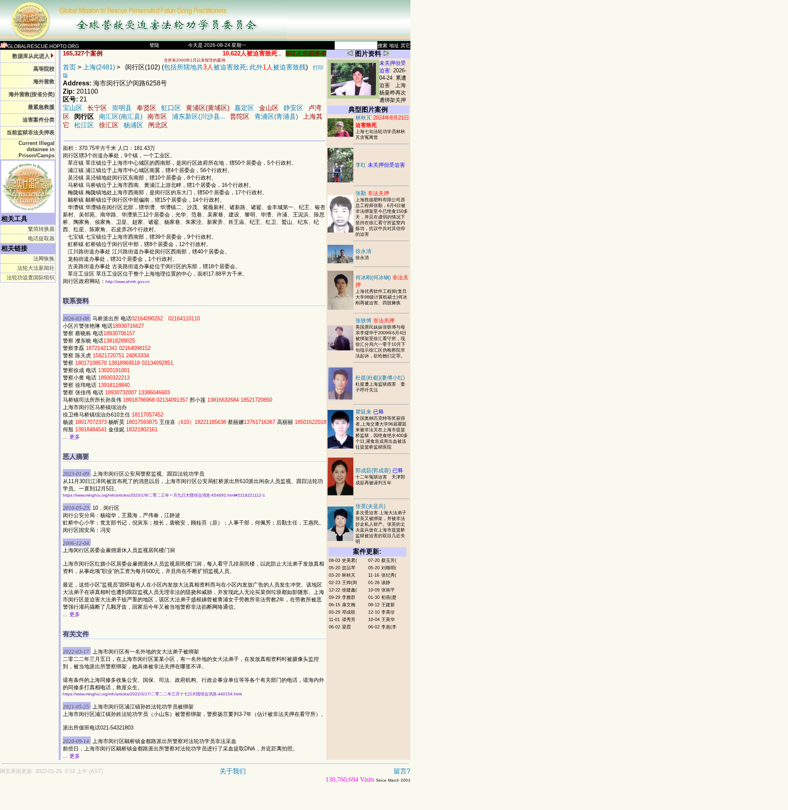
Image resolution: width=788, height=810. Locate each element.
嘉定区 (244, 107)
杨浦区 (133, 125)
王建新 (388, 604)
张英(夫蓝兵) (370, 506)
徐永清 (363, 251)
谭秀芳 (348, 619)
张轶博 (374, 321)
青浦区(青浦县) (276, 116)
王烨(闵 (349, 582)
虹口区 (171, 107)
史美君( (349, 560)
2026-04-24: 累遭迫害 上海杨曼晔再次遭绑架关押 (392, 85)
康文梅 (348, 604)
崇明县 (122, 107)
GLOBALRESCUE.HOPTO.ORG (43, 46)
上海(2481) (99, 67)
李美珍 (388, 612)
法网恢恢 (44, 258)
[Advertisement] (176, 800)
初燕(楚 (388, 597)
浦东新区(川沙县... (198, 116)
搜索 (382, 45)
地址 (394, 45)
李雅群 (348, 597)
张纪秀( (388, 575)
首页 (69, 67)
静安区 (293, 107)
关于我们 (233, 771)
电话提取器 (41, 238)
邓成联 (348, 612)
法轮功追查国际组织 (31, 277)
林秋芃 (348, 575)
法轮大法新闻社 (36, 268)
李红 (380, 165)
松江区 (84, 125)
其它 (405, 45)
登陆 (154, 45)
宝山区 (72, 107)
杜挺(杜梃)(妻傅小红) (380, 378)
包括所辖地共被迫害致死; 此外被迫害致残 (235, 67)
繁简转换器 (41, 229)
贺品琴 (348, 567)
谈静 (385, 582)
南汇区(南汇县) (120, 116)
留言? (402, 771)
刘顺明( (388, 567)
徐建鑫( (349, 589)
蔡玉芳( (388, 560)
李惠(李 (388, 626)
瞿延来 (369, 412)
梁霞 (346, 626)
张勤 (372, 193)
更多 (74, 437)
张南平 (388, 589)
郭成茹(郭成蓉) (379, 470)
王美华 (388, 619)
